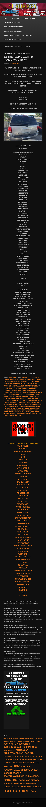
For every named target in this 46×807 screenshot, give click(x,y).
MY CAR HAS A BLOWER (30, 398)
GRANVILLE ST (23, 482)
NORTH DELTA (23, 540)
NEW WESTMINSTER (23, 451)
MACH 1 (19, 393)
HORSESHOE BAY (23, 557)
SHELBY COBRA (29, 408)
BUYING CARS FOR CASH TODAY (24, 379)
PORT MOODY (23, 512)
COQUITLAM (23, 565)
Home (5, 18)
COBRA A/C (35, 385)
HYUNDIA (8, 766)
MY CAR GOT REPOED (15, 398)
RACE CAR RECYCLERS (14, 400)
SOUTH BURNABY (23, 582)
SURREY (35, 410)
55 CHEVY (34, 377)
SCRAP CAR (11, 780)
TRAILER (6, 414)
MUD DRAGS (17, 396)
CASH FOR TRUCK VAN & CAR (28, 756)
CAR (26, 750)
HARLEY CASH (8, 389)
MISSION (23, 562)
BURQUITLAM (23, 465)
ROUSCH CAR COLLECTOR (21, 402)
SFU (23, 457)
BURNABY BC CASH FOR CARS (18, 747)
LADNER (23, 590)
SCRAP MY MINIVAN (13, 783)
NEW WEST (23, 479)
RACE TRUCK (37, 400)
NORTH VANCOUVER (23, 571)
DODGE (22, 762)
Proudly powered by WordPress (23, 803)
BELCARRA (23, 535)
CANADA (14, 381)
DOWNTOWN (29, 387)
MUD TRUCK (26, 396)
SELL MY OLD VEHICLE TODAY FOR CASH (22, 407)
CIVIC (6, 762)
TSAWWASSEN (23, 504)
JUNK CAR (25, 766)
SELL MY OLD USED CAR (27, 406)
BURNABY (23, 449)
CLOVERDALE (23, 523)
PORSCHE (16, 773)
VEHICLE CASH (33, 414)
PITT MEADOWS (23, 559)
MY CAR (34, 770)
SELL (24, 784)
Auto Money (13, 377)
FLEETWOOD (23, 576)
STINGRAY (16, 410)
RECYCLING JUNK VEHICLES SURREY (21, 776)
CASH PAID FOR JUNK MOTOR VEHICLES (23, 759)
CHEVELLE (27, 385)
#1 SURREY (31, 741)
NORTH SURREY (23, 507)
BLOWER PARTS (9, 379)
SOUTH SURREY (23, 573)
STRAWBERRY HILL (23, 579)
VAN (34, 791)
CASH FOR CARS (8, 756)
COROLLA (14, 762)
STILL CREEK (23, 468)
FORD (37, 763)
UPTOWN (12, 414)
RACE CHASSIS (28, 400)
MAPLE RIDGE (23, 548)
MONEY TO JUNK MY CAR (32, 395)
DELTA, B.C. (23, 529)
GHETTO (36, 387)
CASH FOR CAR (26, 753)
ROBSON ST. (23, 496)
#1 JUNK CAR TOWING (36, 738)
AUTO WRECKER (19, 743)
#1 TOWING (38, 741)
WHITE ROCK (23, 532)
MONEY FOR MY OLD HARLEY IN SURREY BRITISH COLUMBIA (23, 394)
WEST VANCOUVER (23, 537)
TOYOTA (31, 786)
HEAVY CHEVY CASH (20, 389)
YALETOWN (23, 499)
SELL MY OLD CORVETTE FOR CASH (24, 404)
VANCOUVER (23, 446)
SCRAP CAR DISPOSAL (30, 780)
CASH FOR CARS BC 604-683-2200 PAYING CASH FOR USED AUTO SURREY (19, 57)
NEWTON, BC (23, 515)
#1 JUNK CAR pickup (23, 738)
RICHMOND (23, 510)
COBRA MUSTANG (9, 387)
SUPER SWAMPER (26, 410)
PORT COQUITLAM (23, 474)
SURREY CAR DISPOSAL (15, 786)
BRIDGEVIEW (23, 543)
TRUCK (38, 786)
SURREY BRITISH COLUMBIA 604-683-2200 (17, 412)
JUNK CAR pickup (12, 770)
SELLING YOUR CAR (32, 784)
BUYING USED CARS (9, 750)
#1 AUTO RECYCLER (11, 738)
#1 (4, 738)
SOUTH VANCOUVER (23, 546)
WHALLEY (23, 460)
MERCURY (25, 770)
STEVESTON (23, 587)
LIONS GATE (23, 471)
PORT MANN (23, 490)
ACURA (7, 743)
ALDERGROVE (23, 521)
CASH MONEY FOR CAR (16, 385)
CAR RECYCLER (23, 381)
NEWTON (23, 463)
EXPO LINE (23, 501)
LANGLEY (23, 476)
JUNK (16, 766)
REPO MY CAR (8, 402)
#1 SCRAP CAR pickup (10, 741)
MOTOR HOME (8, 396)
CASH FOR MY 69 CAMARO (16, 383)
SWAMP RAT (35, 412)
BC (39, 377)
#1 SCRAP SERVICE (22, 741)
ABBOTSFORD (23, 493)
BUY (35, 747)
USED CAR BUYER (22, 414)
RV (32, 402)
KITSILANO (23, 551)
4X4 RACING (26, 377)
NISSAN (7, 773)
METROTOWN (23, 584)
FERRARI (31, 762)
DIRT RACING (20, 387)
